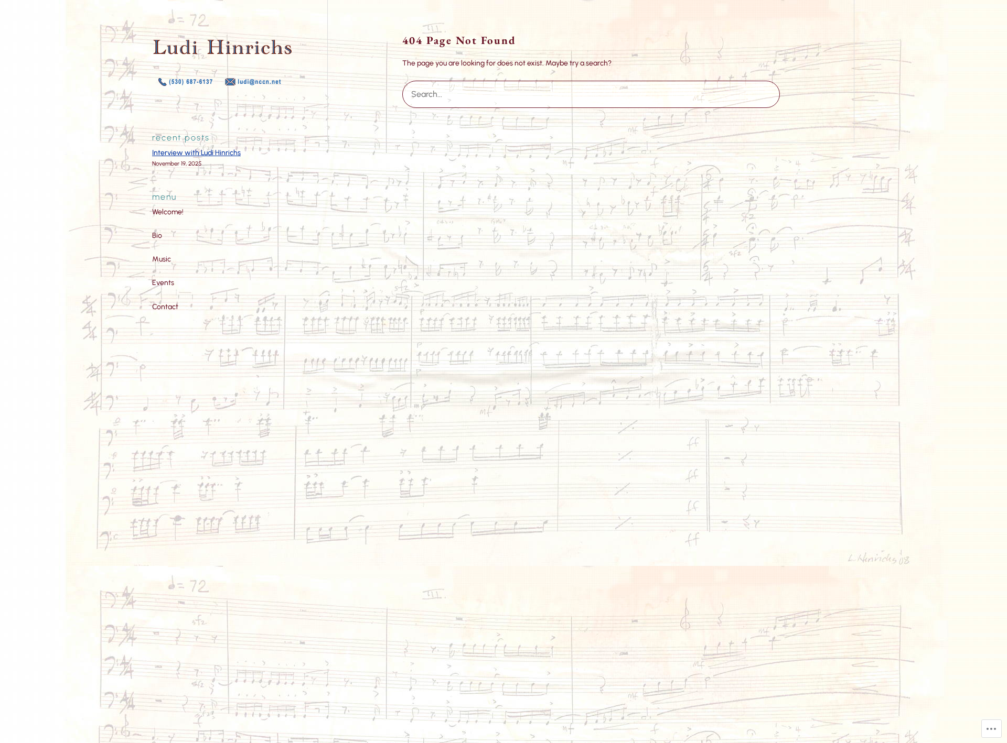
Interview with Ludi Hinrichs (196, 152)
